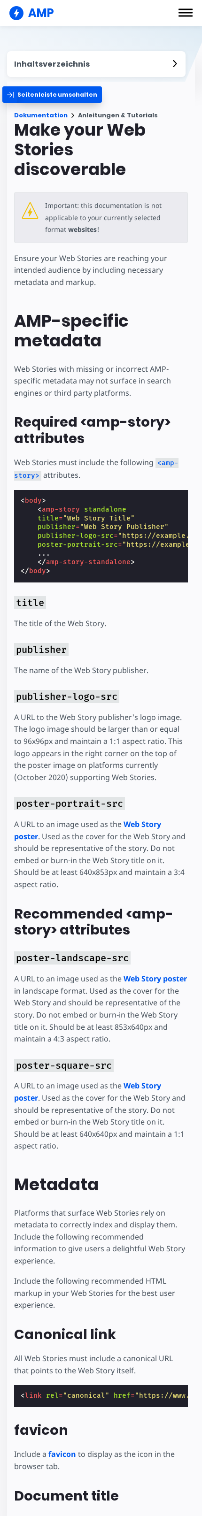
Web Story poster (155, 978)
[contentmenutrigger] (96, 64)
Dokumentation (41, 115)
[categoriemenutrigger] (52, 94)
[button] (186, 13)
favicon (62, 1454)
